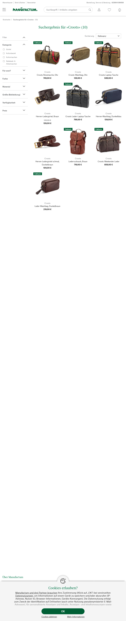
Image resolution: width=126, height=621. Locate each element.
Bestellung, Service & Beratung (105, 2)
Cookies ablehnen (49, 616)
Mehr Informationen (76, 616)
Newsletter (31, 2)
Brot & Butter (20, 2)
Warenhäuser (7, 2)
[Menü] (4, 9)
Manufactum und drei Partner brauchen (36, 592)
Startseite (6, 20)
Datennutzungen (24, 595)
